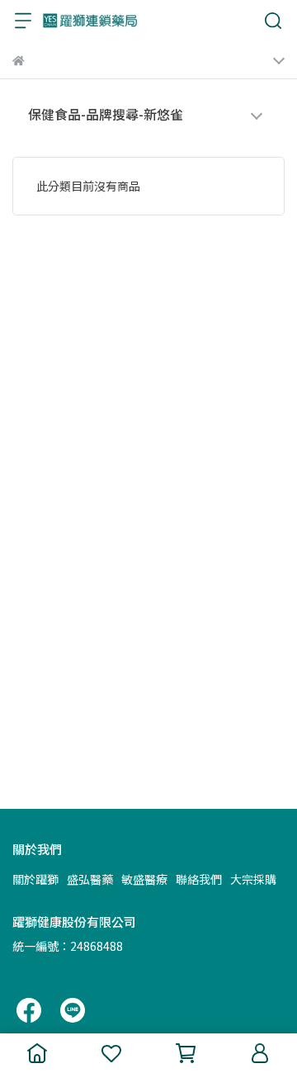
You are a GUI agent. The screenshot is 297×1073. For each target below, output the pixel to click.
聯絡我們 (199, 879)
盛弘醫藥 (90, 879)
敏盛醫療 (144, 879)
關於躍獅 (35, 879)
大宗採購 (253, 879)
